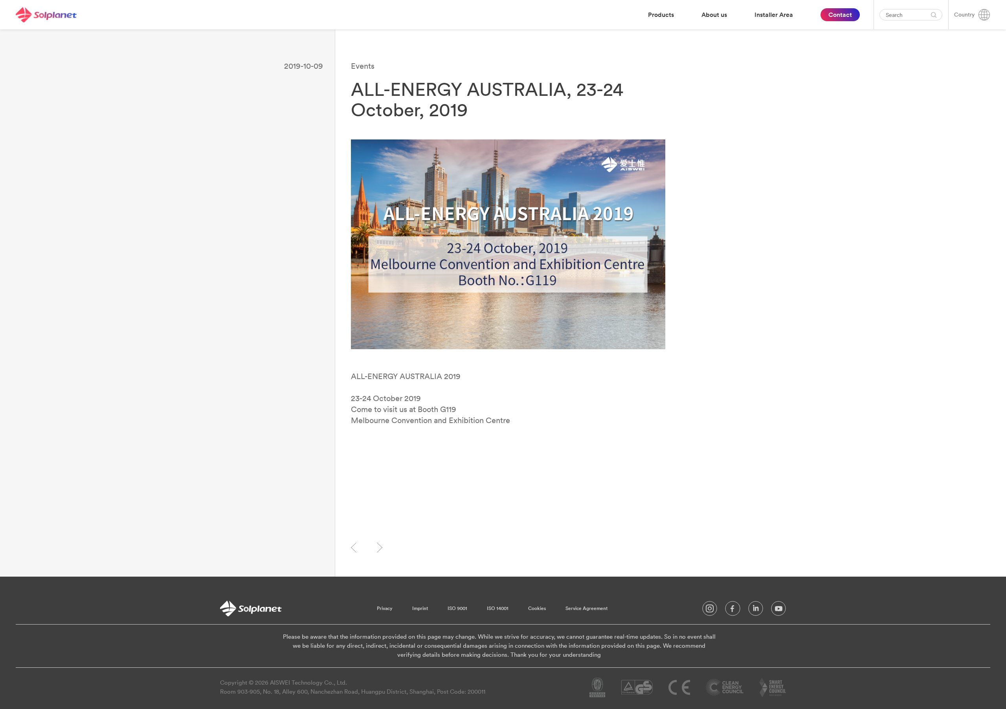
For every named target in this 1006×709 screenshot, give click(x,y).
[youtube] (778, 610)
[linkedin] (755, 610)
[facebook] (732, 610)
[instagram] (709, 610)
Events (362, 66)
